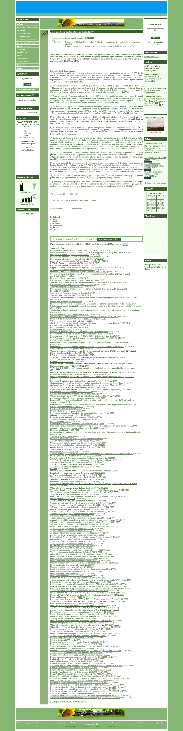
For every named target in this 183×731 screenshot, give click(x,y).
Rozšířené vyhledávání (27, 89)
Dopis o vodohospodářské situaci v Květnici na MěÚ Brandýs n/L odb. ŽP (81, 621)
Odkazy (19, 55)
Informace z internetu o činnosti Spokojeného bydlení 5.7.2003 (76, 693)
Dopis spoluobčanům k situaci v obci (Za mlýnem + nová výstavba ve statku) (82, 496)
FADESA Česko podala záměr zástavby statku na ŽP (72, 473)
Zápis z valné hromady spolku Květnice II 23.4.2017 (72, 270)
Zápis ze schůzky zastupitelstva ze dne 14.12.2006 (72, 529)
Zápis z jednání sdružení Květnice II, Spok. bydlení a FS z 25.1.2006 (79, 610)
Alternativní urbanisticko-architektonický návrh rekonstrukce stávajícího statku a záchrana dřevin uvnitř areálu (95, 432)
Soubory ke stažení (24, 33)
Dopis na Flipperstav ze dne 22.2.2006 (66, 597)
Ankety (19, 46)
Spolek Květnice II (23, 37)
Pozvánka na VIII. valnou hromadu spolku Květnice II (72, 285)
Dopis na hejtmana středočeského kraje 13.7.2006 (71, 576)
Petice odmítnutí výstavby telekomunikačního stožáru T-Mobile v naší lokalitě (82, 584)
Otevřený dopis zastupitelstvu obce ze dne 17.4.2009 (72, 447)
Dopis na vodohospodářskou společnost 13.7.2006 (71, 571)
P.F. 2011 (54, 291)
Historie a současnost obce (27, 27)
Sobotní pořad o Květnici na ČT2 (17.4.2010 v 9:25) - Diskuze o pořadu (79, 336)
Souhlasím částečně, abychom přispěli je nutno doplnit (154, 166)
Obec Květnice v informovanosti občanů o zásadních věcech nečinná (79, 471)
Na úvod (20, 24)
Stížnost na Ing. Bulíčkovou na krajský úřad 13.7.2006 (73, 578)
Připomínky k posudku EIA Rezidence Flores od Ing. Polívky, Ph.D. (78, 381)
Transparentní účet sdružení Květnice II (66, 287)
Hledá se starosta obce (59, 422)
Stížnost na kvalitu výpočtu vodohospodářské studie (72, 514)
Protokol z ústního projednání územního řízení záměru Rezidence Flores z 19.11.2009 (86, 364)
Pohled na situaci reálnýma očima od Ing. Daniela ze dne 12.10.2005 (78, 657)
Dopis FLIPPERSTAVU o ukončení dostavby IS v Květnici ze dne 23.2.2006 (82, 595)
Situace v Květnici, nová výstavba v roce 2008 (69, 494)
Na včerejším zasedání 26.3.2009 (64, 451)
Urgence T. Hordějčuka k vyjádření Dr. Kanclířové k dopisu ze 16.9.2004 (80, 676)
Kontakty (20, 68)
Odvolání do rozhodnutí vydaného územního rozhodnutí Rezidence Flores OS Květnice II (87, 347)
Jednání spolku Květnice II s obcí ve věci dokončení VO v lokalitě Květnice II (82, 282)
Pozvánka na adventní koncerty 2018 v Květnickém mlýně (74, 257)
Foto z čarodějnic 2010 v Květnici (64, 327)
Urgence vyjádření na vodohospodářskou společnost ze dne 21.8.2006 (79, 563)
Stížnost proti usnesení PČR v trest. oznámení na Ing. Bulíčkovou (77, 503)
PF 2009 (53, 469)
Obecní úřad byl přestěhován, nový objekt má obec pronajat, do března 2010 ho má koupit (87, 351)
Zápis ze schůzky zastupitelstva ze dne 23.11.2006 (72, 541)
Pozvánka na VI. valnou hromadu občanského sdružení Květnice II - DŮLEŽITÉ (83, 317)
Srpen (155, 193)
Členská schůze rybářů (59, 340)
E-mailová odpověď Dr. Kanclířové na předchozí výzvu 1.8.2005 (76, 663)
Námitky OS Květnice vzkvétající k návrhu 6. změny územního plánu (79, 332)
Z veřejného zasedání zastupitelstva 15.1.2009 (69, 466)
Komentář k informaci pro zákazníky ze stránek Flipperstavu (75, 582)
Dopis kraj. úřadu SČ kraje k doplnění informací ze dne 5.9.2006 (77, 556)
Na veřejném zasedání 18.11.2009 (64, 366)
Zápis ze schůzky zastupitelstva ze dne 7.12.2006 (71, 531)
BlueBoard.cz (27, 214)
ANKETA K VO (56, 276)
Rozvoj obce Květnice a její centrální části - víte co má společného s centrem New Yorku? (87, 304)
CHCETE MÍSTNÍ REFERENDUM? (64, 409)
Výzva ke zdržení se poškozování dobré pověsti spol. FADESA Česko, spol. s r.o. (84, 490)
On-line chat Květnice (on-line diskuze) (66, 302)
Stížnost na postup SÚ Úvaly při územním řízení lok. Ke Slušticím (78, 511)
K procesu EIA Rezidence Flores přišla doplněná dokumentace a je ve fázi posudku (84, 389)
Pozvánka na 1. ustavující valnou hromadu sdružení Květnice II (77, 612)
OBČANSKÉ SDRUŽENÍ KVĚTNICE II (66, 548)
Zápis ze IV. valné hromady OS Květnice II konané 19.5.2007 (75, 505)
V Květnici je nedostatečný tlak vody (65, 321)
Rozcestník (21, 30)
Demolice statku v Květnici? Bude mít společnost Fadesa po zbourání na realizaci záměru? (88, 372)
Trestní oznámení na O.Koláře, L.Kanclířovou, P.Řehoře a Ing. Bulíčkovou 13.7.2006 (85, 580)
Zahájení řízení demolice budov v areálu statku (69, 441)
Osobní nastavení (151, 57)
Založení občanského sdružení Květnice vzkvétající (71, 464)
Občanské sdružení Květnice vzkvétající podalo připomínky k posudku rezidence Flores (87, 383)
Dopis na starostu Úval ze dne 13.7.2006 (67, 573)
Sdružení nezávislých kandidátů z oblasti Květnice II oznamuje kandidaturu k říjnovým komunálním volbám (94, 310)
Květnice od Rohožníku (92, 27)
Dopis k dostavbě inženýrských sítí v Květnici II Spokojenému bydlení (79, 633)
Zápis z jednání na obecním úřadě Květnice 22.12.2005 (73, 631)
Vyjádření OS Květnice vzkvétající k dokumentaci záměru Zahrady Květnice (82, 357)
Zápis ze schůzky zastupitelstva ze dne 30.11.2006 (72, 535)
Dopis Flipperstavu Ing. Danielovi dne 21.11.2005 (70, 648)
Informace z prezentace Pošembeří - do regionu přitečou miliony (76, 413)
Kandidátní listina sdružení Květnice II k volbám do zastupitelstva (77, 569)
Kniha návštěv (22, 59)
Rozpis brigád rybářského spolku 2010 (66, 353)
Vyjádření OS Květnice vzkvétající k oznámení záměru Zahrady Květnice (80, 460)
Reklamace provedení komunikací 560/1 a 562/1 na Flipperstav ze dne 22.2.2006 (84, 599)
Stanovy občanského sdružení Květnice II (67, 618)
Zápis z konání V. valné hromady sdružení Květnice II (73, 501)
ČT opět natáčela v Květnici (61, 362)
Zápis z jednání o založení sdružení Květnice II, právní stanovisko (78, 636)
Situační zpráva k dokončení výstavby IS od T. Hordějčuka (75, 642)
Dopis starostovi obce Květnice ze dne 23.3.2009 (70, 456)
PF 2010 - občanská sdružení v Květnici (67, 355)
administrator (60, 244)
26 (153, 208)
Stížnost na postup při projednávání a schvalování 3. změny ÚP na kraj (80, 522)
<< (151, 193)
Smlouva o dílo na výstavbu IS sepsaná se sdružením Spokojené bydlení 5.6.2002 (84, 695)
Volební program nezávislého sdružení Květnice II (71, 552)
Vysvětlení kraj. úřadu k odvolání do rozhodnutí (69, 516)
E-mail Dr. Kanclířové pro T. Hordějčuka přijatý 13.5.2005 (73, 668)
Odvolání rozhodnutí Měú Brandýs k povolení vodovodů (73, 539)
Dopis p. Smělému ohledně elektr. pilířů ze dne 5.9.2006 (73, 558)
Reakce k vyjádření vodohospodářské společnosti (71, 644)
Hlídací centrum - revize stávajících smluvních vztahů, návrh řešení (78, 526)
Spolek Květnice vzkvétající (27, 40)
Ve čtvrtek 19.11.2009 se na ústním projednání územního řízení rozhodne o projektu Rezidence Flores (92, 368)
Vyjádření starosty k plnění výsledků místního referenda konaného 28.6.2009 (82, 338)
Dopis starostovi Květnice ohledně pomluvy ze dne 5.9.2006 (75, 561)
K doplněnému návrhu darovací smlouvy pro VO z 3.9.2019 (74, 250)
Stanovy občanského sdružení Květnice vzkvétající (71, 462)
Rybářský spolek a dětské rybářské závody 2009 (70, 417)
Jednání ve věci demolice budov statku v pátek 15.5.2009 (74, 428)
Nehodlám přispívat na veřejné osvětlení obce (153, 174)
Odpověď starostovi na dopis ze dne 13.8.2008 (69, 481)
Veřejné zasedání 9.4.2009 (61, 449)
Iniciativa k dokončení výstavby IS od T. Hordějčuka (72, 659)
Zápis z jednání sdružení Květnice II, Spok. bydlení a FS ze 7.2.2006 (79, 608)
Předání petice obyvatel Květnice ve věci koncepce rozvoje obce (77, 424)
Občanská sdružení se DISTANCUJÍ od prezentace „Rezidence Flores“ (79, 396)
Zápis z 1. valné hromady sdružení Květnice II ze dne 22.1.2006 (77, 614)
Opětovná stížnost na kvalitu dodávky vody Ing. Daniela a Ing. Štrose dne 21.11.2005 (85, 651)
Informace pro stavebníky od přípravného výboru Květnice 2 (75, 629)
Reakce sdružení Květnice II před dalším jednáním (71, 603)
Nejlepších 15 (22, 52)
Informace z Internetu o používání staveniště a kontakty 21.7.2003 (78, 689)
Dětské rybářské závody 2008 (62, 499)
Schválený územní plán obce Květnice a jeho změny (72, 445)
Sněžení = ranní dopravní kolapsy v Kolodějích (69, 293)
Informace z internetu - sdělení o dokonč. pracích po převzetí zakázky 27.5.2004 (83, 687)
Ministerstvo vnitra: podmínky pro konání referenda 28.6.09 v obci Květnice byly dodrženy (87, 404)
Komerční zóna (22, 62)
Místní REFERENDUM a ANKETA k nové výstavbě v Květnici (76, 439)
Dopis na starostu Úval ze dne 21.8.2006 (67, 565)
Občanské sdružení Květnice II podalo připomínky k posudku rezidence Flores (83, 385)
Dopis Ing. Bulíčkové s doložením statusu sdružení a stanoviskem (78, 606)
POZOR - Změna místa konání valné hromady (69, 263)
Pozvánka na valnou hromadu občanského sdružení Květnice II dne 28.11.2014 (83, 289)
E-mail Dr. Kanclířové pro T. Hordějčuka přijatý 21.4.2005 (73, 672)
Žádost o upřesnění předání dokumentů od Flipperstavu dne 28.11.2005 (79, 646)
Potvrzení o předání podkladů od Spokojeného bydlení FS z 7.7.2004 (79, 683)
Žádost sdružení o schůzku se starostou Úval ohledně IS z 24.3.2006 (79, 591)
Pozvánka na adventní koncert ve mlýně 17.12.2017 (72, 259)
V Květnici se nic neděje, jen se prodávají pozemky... (72, 387)
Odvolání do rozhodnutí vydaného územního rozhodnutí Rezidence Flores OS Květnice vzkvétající (91, 342)
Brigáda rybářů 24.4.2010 (61, 329)
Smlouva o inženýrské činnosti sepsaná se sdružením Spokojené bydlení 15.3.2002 (85, 698)
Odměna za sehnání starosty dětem (65, 415)
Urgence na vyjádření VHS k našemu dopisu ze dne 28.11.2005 (76, 623)
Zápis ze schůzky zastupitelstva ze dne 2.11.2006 (71, 544)
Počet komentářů (101, 244)
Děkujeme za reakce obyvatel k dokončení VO (69, 255)
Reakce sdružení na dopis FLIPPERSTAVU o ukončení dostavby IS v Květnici (83, 593)
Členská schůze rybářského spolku (64, 325)
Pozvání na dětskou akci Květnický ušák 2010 (69, 314)
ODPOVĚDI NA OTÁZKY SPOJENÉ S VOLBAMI (71, 546)
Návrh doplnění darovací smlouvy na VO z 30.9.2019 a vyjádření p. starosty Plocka (85, 252)
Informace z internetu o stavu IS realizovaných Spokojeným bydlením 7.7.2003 (83, 691)
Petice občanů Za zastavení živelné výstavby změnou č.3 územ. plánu (79, 537)
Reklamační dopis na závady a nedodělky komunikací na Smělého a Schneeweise (84, 588)
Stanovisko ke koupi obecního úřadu (65, 295)
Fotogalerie (21, 49)
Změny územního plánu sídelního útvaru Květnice (71, 475)
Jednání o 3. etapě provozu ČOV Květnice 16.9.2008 (72, 479)
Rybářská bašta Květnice (91, 717)
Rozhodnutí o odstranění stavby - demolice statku (71, 392)
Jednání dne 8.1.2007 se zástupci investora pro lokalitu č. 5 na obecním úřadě (82, 520)
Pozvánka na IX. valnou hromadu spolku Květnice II (72, 280)
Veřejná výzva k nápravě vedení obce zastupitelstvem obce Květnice (79, 492)
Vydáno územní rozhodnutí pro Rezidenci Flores (70, 349)
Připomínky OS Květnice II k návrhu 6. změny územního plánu (76, 334)
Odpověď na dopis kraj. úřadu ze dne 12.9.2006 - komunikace (76, 554)
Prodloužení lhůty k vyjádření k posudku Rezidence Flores (74, 374)
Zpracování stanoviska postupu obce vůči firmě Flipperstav (74, 533)
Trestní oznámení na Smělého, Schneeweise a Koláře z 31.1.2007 (78, 518)
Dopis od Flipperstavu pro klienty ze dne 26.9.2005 (71, 661)
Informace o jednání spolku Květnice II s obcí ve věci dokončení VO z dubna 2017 (84, 274)
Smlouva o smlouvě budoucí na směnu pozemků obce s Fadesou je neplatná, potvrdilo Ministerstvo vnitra (94, 297)
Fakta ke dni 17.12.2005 (60, 640)
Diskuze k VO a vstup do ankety (63, 278)
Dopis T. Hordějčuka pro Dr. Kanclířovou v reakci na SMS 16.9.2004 (78, 680)
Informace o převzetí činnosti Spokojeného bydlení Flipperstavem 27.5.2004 (81, 685)
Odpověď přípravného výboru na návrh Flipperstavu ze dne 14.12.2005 (79, 625)
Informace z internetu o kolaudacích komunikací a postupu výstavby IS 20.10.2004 (84, 678)
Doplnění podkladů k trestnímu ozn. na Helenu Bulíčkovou (74, 509)
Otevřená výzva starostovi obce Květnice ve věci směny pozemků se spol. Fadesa (84, 323)
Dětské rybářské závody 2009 (62, 411)
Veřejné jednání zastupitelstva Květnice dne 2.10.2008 (72, 477)
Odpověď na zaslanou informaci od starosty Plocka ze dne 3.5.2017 (78, 272)
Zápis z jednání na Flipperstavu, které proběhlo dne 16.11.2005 (76, 653)
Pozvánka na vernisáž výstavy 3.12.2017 (67, 265)
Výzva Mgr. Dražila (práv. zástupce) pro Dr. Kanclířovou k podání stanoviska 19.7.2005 (86, 666)
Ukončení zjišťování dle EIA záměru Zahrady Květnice (72, 443)
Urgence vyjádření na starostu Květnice (66, 567)
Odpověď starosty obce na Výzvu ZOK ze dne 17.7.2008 (74, 488)
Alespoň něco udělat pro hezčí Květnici (66, 359)
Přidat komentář (115, 244)
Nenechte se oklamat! (59, 430)
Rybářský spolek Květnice (26, 43)
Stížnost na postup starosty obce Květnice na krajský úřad (75, 524)
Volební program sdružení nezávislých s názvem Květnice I (75, 550)
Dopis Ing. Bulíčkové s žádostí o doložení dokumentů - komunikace (78, 616)
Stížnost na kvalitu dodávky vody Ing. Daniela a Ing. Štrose (75, 655)
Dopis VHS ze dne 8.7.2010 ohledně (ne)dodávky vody (73, 319)
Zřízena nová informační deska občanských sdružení (72, 398)
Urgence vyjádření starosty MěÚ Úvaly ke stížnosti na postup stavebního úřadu (83, 586)
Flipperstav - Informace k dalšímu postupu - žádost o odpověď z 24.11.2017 (81, 267)
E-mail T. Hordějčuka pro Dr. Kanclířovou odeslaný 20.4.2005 (75, 674)
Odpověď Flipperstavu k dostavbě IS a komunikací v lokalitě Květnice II (80, 627)
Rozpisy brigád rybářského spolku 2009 (66, 407)
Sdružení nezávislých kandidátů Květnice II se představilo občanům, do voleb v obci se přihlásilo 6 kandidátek (96, 306)
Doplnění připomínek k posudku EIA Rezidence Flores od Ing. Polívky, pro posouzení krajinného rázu (92, 377)
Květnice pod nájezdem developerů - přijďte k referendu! (73, 394)
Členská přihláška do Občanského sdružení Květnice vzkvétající (77, 458)
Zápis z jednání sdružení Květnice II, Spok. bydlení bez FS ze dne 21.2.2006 (82, 601)
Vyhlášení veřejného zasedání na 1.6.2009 (68, 419)
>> (160, 193)
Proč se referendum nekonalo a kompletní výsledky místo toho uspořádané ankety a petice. (88, 426)
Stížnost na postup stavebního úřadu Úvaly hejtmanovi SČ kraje (77, 507)
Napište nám (21, 65)
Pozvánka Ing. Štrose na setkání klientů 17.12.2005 (72, 638)
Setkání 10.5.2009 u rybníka (62, 436)
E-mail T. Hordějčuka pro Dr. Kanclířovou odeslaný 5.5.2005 (75, 670)
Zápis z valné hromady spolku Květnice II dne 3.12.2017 (74, 261)
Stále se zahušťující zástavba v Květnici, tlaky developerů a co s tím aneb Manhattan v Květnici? (91, 454)
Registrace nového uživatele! (155, 43)
